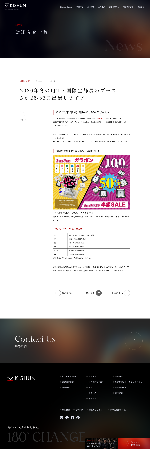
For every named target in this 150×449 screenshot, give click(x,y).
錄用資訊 (141, 7)
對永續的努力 (114, 7)
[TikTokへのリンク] (78, 418)
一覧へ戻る (89, 293)
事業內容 (79, 7)
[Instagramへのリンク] (61, 418)
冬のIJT (101, 118)
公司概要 (90, 7)
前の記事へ (68, 293)
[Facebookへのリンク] (72, 418)
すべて (22, 116)
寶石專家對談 (128, 7)
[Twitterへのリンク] (67, 418)
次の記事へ (117, 293)
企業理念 (101, 7)
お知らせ (23, 120)
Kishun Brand (66, 7)
